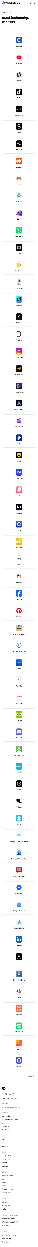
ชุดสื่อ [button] (4, 1209)
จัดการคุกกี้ (5, 1103)
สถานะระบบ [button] (6, 1192)
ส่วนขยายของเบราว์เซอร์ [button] (10, 1119)
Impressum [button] (6, 1242)
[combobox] (7, 12)
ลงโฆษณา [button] (5, 1166)
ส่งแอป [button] (4, 1162)
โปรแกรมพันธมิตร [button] (8, 1189)
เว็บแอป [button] (4, 1123)
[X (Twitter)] (3, 1094)
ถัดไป (30, 1076)
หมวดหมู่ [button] (5, 1146)
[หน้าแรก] (11, 3)
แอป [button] (3, 1139)
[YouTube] (10, 1094)
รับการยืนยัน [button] (6, 1159)
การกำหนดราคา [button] (7, 1176)
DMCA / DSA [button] (6, 1238)
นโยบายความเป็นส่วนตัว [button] (10, 1222)
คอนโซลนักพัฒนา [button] (8, 1156)
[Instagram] (13, 1094)
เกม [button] (3, 1143)
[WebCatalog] (3, 1088)
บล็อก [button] (4, 1186)
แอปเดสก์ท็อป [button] (6, 1116)
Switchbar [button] (5, 1126)
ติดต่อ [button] (4, 1182)
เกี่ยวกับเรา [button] (5, 1202)
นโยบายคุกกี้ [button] (6, 1225)
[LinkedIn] (6, 1094)
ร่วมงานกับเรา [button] (7, 1206)
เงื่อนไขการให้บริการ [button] (9, 1235)
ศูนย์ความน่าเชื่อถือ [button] (8, 1219)
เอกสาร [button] (4, 1179)
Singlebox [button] (5, 1130)
